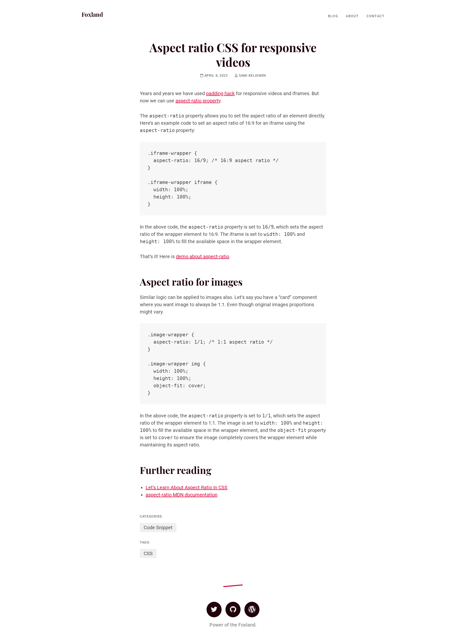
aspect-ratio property (197, 101)
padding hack (220, 93)
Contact (375, 16)
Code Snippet (158, 527)
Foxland (92, 14)
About (352, 16)
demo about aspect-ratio (202, 256)
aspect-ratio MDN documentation (181, 495)
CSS (148, 553)
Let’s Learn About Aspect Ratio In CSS (186, 487)
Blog (333, 16)
